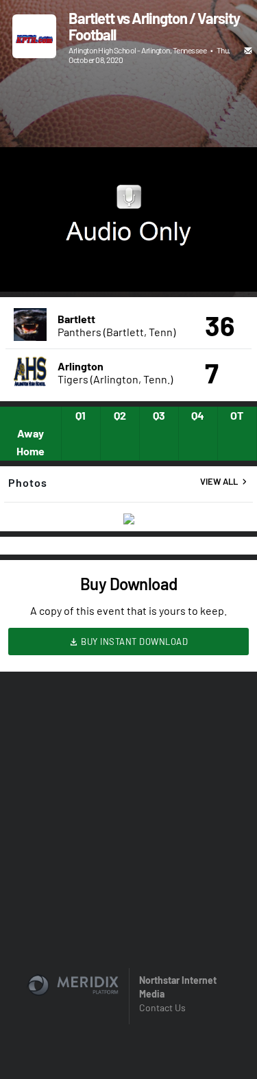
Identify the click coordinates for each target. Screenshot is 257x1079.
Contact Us (162, 1007)
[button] (24, 267)
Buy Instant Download (133, 641)
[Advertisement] (128, 107)
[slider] (128, 242)
